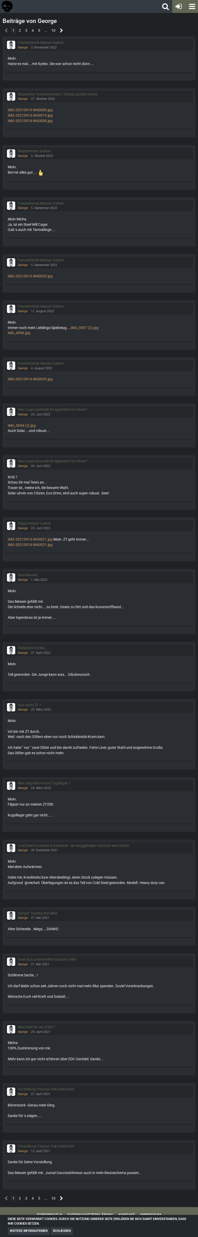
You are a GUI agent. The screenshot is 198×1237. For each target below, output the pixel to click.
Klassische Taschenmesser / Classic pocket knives (57, 94)
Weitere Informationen (28, 1231)
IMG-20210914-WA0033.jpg (30, 379)
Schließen (62, 1231)
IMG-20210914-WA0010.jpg (30, 115)
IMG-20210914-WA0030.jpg (30, 276)
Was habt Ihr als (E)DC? (36, 1027)
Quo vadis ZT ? (29, 705)
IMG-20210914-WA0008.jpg (30, 121)
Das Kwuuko (28, 575)
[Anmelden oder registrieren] (179, 6)
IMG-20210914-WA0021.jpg (30, 539)
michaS (34, 883)
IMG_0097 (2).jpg (84, 328)
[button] (191, 6)
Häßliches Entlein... (33, 648)
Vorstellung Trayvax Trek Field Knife (46, 1089)
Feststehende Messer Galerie (41, 43)
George (23, 47)
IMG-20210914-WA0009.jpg (30, 110)
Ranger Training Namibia (37, 913)
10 (53, 30)
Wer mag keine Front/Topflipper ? (44, 783)
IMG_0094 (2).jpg (22, 425)
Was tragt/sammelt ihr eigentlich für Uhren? (52, 409)
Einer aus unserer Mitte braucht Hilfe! (47, 959)
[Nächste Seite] (61, 30)
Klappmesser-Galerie (34, 151)
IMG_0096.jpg (19, 333)
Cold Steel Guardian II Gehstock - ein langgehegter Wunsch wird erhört (73, 846)
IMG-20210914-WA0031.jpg (30, 545)
